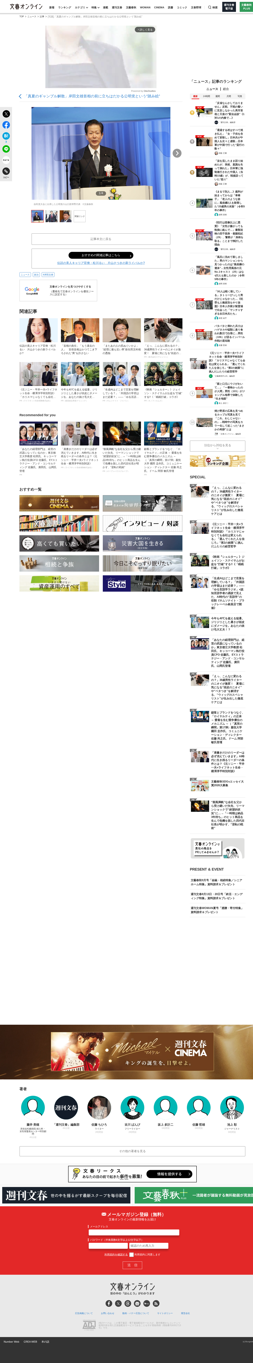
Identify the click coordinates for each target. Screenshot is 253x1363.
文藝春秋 (131, 7)
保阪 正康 (223, 153)
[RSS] (156, 1303)
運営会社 (185, 1313)
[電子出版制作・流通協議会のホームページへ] (89, 1325)
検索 (215, 7)
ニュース (31, 16)
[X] (118, 1303)
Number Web (11, 1341)
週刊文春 (117, 7)
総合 (226, 89)
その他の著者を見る (132, 1151)
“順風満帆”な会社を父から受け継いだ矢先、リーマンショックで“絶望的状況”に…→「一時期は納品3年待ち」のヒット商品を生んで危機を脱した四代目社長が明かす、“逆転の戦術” (122, 460)
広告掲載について (84, 1313)
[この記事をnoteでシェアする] (6, 160)
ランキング (64, 7)
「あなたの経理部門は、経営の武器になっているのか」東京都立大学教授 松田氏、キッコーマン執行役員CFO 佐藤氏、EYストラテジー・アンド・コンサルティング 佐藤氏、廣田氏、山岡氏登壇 (38, 462)
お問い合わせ (107, 1313)
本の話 (45, 1341)
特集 (94, 7)
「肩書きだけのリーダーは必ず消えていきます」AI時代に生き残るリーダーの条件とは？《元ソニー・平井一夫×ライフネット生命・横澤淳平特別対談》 (80, 458)
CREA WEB (30, 1341)
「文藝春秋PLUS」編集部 (224, 376)
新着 (51, 7)
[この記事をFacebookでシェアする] (6, 125)
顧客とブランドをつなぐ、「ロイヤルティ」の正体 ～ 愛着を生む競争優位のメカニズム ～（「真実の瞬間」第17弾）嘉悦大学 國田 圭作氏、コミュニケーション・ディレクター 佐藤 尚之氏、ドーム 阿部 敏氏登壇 (163, 462)
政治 (36, 274)
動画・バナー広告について (135, 1313)
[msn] (146, 1303)
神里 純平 (223, 318)
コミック (182, 7)
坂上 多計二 (224, 403)
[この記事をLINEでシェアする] (6, 149)
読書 (170, 7)
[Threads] (127, 1303)
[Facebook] (109, 1303)
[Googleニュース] (137, 1303)
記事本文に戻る (101, 239)
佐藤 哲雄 (223, 345)
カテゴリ (80, 7)
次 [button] (177, 153)
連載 (105, 7)
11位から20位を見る (217, 445)
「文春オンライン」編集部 (230, 434)
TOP (21, 16)
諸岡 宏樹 (223, 215)
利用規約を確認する (116, 1254)
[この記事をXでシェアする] (6, 114)
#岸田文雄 (48, 274)
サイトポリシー (165, 1313)
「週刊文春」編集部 (227, 122)
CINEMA (159, 7)
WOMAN (145, 7)
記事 (42, 16)
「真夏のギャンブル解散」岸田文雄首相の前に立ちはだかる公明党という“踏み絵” (92, 96)
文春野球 (196, 7)
